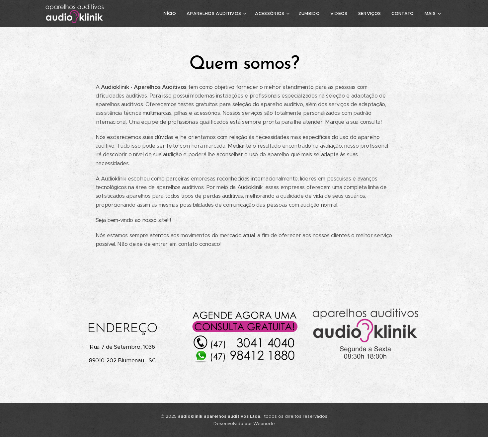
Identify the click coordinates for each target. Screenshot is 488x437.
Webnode (264, 423)
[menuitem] (171, 13)
